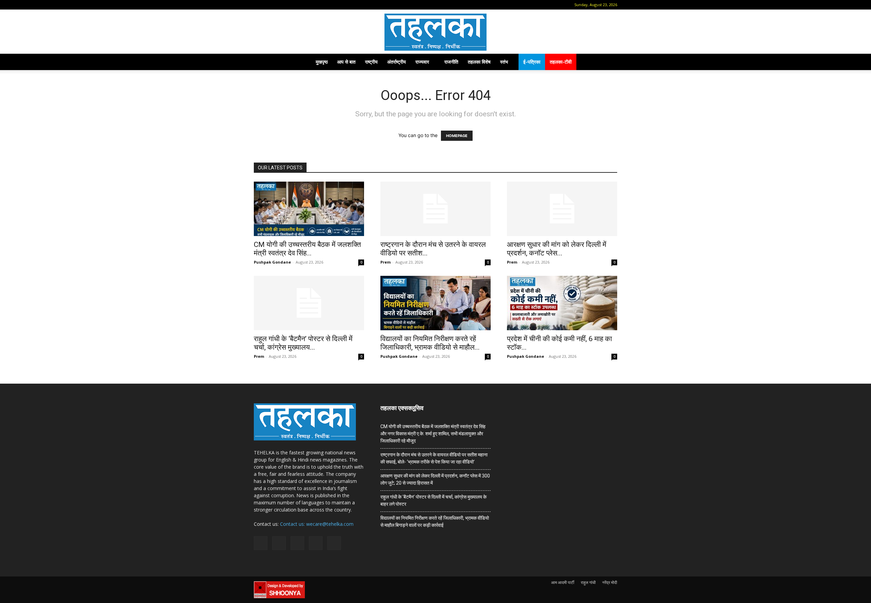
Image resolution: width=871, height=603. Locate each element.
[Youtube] (314, 5)
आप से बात (346, 61)
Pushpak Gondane (272, 262)
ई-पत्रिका (531, 61)
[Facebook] (269, 5)
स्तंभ (504, 61)
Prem (385, 262)
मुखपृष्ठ (322, 61)
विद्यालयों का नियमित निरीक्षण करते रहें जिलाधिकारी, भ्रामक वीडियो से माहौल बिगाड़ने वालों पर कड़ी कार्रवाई (434, 521)
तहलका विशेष (479, 61)
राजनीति (451, 61)
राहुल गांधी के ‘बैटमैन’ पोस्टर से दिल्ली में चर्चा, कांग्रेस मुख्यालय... (303, 343)
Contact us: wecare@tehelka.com (317, 524)
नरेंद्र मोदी (609, 582)
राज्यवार (422, 61)
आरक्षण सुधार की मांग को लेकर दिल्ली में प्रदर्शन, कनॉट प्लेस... (556, 248)
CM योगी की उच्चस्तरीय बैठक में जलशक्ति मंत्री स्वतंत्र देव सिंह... (307, 248)
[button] (259, 4)
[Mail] (280, 5)
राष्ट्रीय (371, 61)
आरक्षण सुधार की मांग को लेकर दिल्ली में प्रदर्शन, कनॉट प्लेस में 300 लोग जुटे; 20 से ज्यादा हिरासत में (435, 479)
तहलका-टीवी (561, 61)
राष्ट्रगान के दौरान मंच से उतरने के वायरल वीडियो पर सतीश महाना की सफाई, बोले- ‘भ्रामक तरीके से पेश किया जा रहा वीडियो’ (434, 458)
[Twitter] (303, 5)
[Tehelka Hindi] (435, 32)
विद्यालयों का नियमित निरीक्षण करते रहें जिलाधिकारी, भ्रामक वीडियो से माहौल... (430, 343)
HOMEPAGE (456, 135)
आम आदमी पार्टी (562, 582)
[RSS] (291, 5)
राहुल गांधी (588, 582)
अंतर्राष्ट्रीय (396, 61)
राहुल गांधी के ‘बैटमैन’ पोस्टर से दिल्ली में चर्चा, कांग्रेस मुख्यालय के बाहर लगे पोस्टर (433, 500)
